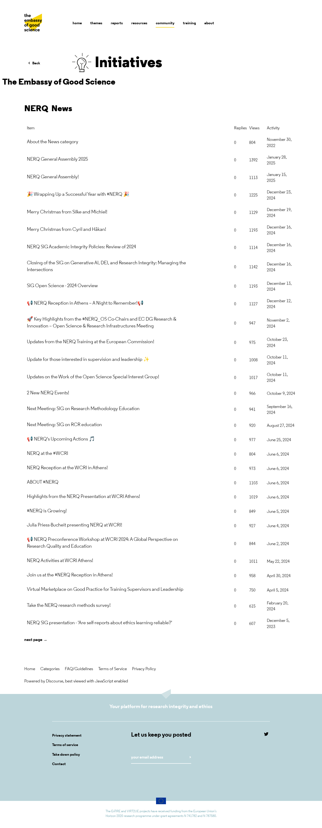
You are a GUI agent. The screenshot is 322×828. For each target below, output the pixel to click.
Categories (50, 669)
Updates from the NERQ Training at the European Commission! (90, 341)
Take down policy (66, 755)
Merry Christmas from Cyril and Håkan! (66, 229)
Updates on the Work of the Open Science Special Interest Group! (93, 377)
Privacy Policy (144, 669)
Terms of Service (112, 669)
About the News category (52, 141)
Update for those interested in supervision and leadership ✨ (88, 359)
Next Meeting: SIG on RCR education (64, 424)
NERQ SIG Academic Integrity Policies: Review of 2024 (81, 247)
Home (29, 669)
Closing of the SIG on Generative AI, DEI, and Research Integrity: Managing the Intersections (106, 266)
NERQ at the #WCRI (47, 453)
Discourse (54, 681)
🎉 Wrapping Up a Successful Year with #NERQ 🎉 (78, 194)
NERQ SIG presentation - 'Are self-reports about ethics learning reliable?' (99, 622)
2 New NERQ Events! (48, 393)
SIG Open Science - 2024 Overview (62, 285)
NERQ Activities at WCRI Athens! (60, 560)
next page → (35, 640)
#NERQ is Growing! (47, 511)
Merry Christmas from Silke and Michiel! (67, 212)
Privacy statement (67, 736)
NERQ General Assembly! (53, 177)
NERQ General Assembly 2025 (57, 159)
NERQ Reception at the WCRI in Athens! (67, 467)
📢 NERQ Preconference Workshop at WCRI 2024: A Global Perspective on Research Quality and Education (102, 543)
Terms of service (65, 745)
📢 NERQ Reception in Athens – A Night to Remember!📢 (85, 303)
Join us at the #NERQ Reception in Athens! (70, 575)
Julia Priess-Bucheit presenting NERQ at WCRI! (74, 525)
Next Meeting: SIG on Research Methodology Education (83, 408)
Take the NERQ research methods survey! (69, 605)
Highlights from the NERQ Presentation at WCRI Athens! (83, 496)
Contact (59, 764)
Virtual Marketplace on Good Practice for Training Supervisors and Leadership (105, 589)
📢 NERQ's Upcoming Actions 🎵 (61, 439)
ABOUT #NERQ (42, 482)
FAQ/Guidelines (79, 669)
